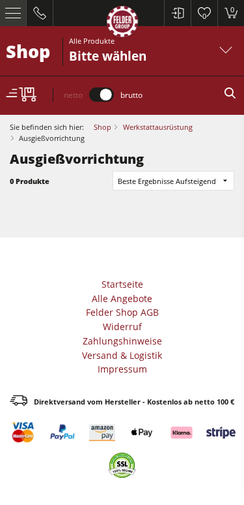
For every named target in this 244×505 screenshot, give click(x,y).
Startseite (122, 284)
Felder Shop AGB (122, 312)
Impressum (122, 369)
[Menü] (13, 13)
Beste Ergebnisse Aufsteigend (167, 181)
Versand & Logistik (122, 355)
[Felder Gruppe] (122, 23)
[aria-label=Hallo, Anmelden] (177, 13)
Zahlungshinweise (122, 341)
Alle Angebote (122, 298)
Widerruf (122, 326)
